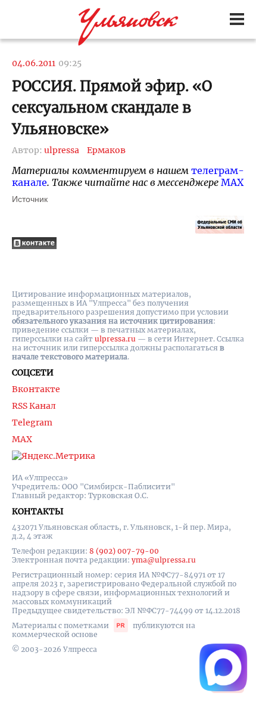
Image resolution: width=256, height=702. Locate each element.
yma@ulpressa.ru (164, 559)
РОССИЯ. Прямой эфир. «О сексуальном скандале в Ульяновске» (112, 107)
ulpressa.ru (115, 338)
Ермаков (106, 150)
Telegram (32, 422)
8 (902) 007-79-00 (124, 550)
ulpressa (61, 150)
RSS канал (34, 405)
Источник (30, 199)
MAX (232, 182)
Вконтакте (36, 389)
